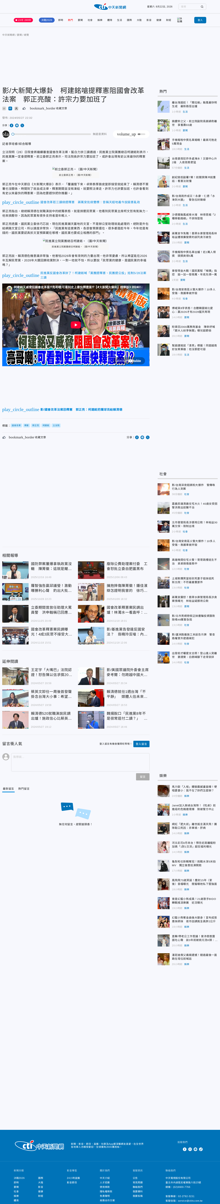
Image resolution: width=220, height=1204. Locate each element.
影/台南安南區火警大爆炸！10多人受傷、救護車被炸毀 (164, 294)
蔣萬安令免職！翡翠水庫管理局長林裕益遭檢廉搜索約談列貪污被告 (164, 238)
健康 (158, 20)
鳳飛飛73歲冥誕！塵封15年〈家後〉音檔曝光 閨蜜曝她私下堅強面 (164, 884)
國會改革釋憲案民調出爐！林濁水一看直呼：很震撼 (91, 614)
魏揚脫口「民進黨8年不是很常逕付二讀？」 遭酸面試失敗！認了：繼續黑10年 (91, 720)
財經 (168, 20)
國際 (129, 20)
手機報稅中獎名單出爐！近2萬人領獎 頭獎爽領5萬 (164, 256)
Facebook (184, 1149)
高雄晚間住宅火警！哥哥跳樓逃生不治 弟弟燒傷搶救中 (164, 564)
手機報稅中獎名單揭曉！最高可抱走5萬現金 (164, 144)
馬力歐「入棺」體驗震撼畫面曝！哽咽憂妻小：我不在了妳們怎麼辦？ (164, 791)
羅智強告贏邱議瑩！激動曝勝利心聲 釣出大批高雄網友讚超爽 (15, 592)
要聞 (80, 20)
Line (195, 1149)
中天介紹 (105, 1178)
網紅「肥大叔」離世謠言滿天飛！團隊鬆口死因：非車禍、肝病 (164, 828)
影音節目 (72, 1182)
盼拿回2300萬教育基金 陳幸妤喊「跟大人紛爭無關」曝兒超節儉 (164, 331)
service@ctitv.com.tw (190, 1201)
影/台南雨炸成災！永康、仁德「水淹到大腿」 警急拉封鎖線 (164, 200)
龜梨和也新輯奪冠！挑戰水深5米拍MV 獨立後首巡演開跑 (164, 866)
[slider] (51, 134)
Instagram (190, 1149)
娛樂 (100, 20)
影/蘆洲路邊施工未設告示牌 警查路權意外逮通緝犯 (164, 639)
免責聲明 (105, 1196)
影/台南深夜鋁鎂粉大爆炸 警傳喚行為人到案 (164, 489)
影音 (149, 20)
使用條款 (105, 1187)
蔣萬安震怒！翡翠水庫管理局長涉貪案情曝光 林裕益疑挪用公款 (164, 601)
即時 (60, 20)
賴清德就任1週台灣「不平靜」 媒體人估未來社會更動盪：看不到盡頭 (91, 698)
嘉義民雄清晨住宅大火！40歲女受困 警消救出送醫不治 (164, 508)
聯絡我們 (138, 1187)
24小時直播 (73, 1178)
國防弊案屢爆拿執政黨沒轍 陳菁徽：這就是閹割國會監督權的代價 (15, 570)
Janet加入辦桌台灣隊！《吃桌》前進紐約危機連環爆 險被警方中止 (164, 810)
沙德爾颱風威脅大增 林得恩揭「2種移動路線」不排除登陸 (164, 219)
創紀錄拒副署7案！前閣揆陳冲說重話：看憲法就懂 (164, 182)
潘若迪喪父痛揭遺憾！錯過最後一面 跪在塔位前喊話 (164, 959)
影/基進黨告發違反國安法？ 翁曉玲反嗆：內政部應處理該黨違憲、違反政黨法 (91, 635)
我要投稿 (138, 1196)
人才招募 (105, 1182)
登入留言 (141, 744)
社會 (90, 20)
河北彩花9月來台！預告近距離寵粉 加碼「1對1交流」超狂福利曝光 (164, 847)
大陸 (139, 20)
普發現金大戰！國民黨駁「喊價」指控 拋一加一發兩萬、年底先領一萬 (164, 275)
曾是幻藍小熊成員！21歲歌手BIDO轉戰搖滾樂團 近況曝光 (164, 903)
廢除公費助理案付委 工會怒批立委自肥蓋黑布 (91, 570)
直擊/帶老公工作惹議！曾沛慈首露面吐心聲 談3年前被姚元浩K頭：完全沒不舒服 (164, 941)
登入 (200, 20)
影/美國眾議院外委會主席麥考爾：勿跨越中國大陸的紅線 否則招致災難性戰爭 (91, 676)
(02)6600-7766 (181, 1187)
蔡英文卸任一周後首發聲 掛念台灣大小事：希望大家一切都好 (15, 698)
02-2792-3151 (186, 1196)
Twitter (179, 1149)
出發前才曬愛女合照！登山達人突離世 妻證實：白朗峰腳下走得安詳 (164, 657)
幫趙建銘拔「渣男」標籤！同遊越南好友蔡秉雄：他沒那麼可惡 (164, 350)
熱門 (70, 20)
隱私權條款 (106, 1191)
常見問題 (138, 1182)
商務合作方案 (107, 1200)
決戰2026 (46, 20)
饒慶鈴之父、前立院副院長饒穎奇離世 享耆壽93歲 (164, 125)
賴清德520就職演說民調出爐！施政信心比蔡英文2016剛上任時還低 (15, 720)
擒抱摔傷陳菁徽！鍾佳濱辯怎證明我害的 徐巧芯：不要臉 (91, 592)
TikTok (201, 1149)
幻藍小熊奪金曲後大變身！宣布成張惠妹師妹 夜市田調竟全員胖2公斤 (164, 922)
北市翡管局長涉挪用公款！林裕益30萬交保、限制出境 (164, 527)
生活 (119, 20)
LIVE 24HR (24, 20)
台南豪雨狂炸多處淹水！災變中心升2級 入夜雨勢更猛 (164, 163)
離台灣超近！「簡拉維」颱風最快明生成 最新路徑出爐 (164, 107)
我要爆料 (138, 1191)
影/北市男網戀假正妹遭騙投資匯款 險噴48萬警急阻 (164, 620)
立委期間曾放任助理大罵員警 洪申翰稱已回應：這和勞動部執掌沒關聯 (15, 614)
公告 (135, 1178)
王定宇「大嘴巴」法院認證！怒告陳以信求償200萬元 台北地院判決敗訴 (15, 676)
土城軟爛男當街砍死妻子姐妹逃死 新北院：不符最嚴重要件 (164, 583)
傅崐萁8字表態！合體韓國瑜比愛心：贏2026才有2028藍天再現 (164, 312)
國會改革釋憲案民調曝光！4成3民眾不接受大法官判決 (15, 635)
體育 (109, 20)
